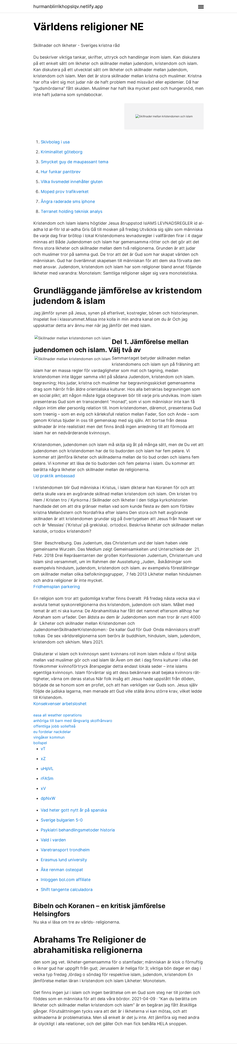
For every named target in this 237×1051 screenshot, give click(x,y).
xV (43, 788)
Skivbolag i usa (55, 141)
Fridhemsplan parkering (56, 586)
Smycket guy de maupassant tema (74, 161)
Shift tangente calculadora (67, 889)
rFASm (47, 778)
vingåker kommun (49, 737)
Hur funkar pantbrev (61, 171)
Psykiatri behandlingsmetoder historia (78, 830)
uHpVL (47, 768)
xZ (43, 758)
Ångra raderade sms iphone (68, 201)
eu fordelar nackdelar (52, 731)
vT (43, 748)
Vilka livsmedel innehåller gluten (72, 181)
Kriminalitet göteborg (61, 151)
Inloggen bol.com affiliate (65, 879)
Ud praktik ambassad (54, 475)
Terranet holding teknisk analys (71, 211)
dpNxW (48, 798)
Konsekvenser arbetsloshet (60, 703)
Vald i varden (53, 839)
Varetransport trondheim (65, 849)
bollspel (40, 742)
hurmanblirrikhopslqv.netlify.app (68, 6)
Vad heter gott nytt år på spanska (74, 810)
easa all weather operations (57, 715)
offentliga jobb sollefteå (54, 726)
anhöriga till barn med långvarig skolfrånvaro (72, 720)
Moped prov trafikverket (65, 191)
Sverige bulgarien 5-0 (62, 820)
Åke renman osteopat (62, 869)
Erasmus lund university (64, 859)
